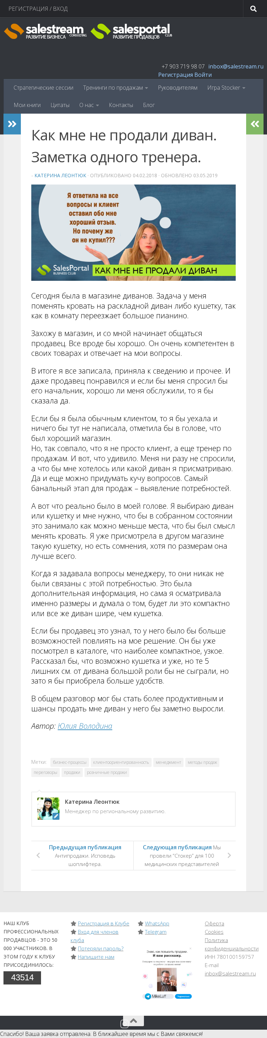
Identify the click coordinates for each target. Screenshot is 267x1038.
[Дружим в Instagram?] (124, 1024)
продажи (72, 772)
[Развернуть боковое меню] (12, 124)
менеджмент (168, 762)
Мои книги (27, 105)
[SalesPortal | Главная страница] (88, 31)
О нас (86, 105)
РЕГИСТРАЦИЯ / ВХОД (37, 9)
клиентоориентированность (121, 762)
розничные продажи (107, 772)
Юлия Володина (85, 726)
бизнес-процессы (70, 762)
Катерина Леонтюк (60, 175)
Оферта (214, 923)
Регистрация (175, 75)
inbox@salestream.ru (236, 66)
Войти (203, 75)
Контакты (121, 105)
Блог (149, 105)
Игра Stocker (223, 87)
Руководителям (177, 87)
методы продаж (202, 762)
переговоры (45, 772)
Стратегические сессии (43, 87)
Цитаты (60, 105)
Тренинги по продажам (113, 87)
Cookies (214, 931)
